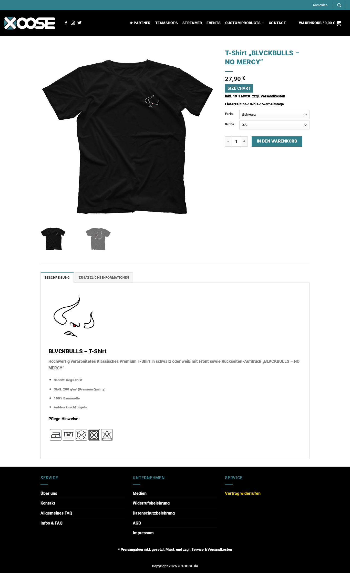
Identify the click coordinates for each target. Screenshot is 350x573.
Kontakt (47, 503)
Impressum (143, 532)
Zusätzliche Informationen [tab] (104, 277)
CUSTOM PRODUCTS (243, 23)
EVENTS (214, 23)
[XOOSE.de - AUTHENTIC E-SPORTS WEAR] (29, 23)
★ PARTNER (140, 23)
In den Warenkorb (277, 141)
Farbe (229, 114)
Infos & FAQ (51, 523)
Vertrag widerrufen (243, 493)
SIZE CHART (239, 88)
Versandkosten (273, 96)
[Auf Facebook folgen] (66, 23)
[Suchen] (339, 5)
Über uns (48, 493)
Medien (140, 493)
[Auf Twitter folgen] (79, 23)
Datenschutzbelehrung (154, 513)
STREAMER (192, 23)
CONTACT (277, 23)
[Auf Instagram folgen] (73, 23)
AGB (137, 523)
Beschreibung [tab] (57, 277)
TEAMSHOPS (166, 23)
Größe (229, 124)
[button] (320, 5)
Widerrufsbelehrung (151, 503)
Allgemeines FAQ (56, 513)
